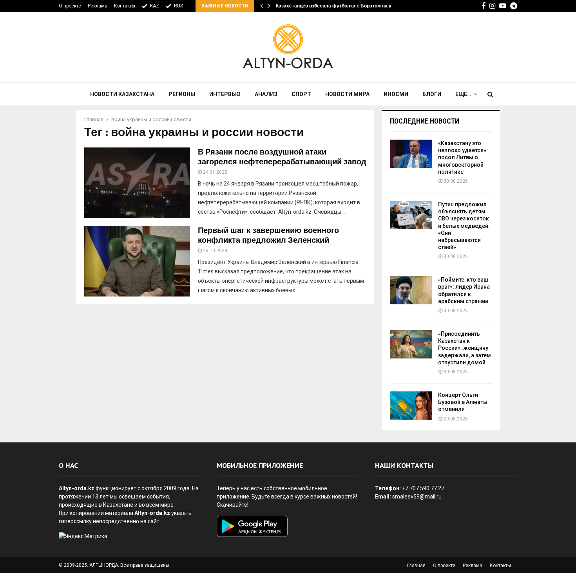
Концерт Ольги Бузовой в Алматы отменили (462, 402)
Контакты (124, 6)
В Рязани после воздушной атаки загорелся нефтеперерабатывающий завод (282, 157)
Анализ (266, 94)
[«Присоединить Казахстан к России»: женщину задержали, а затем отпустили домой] (411, 344)
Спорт (301, 94)
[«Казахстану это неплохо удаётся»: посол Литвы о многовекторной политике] (411, 154)
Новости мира (347, 94)
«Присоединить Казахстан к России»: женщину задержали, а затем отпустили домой (464, 348)
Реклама (97, 6)
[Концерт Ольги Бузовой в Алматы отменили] (411, 405)
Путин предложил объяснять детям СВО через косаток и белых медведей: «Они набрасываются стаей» (464, 225)
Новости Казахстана (122, 94)
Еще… (463, 94)
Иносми (396, 94)
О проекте (70, 6)
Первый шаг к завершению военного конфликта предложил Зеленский (268, 235)
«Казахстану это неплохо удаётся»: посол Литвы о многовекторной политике (463, 157)
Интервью (225, 94)
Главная (416, 565)
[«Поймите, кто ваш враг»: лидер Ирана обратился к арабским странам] (411, 290)
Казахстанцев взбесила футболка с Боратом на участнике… (346, 6)
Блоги (431, 94)
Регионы (181, 94)
